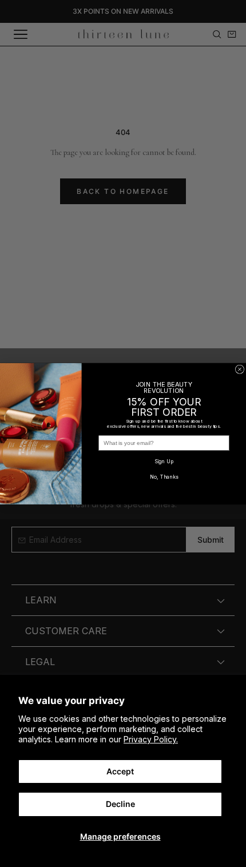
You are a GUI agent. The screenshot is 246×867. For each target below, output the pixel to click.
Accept (120, 771)
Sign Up (164, 461)
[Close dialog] (239, 369)
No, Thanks (164, 477)
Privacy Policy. (151, 739)
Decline (120, 804)
